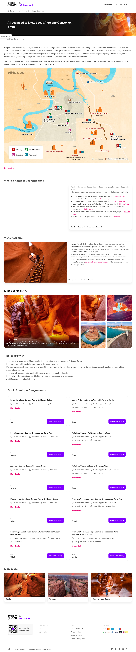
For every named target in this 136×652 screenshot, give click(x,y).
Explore (13, 11)
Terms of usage (76, 635)
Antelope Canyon (13, 39)
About (21, 11)
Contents (4, 36)
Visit (27, 11)
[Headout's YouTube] (119, 649)
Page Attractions (38, 11)
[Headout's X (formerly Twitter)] (127, 649)
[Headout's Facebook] (123, 649)
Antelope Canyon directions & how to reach (86, 227)
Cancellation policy (78, 639)
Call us (44, 628)
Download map (9, 168)
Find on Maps (120, 196)
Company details (77, 628)
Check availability (55, 421)
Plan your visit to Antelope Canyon (80, 280)
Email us (44, 632)
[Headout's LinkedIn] (112, 649)
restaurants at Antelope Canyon (96, 262)
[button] (41, 321)
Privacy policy (76, 632)
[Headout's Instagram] (116, 649)
